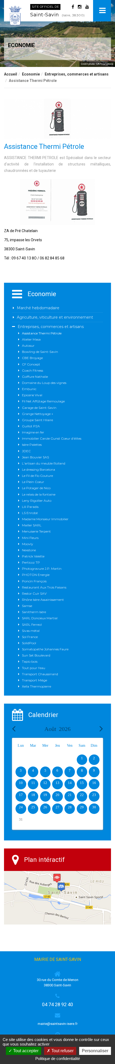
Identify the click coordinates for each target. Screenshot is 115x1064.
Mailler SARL (31, 525)
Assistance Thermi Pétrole (42, 333)
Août (57, 729)
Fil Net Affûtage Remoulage (43, 401)
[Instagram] (80, 6)
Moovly (27, 544)
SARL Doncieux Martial (39, 618)
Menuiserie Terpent (36, 531)
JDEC (26, 451)
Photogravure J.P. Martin (42, 569)
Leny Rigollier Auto (36, 501)
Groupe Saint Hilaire (37, 420)
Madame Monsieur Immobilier (45, 519)
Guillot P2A (31, 426)
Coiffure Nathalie (35, 377)
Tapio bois (29, 661)
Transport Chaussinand (40, 674)
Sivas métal (31, 631)
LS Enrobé (30, 513)
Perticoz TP (31, 562)
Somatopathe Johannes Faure (45, 649)
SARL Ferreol (32, 624)
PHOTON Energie (35, 575)
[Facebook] (73, 6)
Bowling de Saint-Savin (40, 352)
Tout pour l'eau (33, 668)
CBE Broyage (32, 358)
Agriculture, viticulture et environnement (55, 317)
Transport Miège (34, 680)
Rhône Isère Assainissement (43, 600)
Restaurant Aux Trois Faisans (44, 587)
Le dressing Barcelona (38, 469)
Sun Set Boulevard (36, 655)
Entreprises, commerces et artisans (77, 74)
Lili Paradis (30, 507)
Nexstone (29, 550)
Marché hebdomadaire (38, 307)
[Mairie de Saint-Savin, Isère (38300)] (15, 16)
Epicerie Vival (32, 395)
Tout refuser (62, 1050)
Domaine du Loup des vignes (44, 383)
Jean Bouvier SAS (35, 457)
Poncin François (34, 581)
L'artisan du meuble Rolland (43, 463)
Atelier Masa (31, 339)
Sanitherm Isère (34, 612)
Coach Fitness (32, 370)
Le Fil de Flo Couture (37, 476)
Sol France (30, 637)
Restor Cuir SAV (34, 593)
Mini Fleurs (30, 538)
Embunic (29, 389)
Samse (27, 606)
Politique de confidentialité (57, 1058)
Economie (31, 74)
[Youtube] (87, 6)
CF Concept (31, 364)
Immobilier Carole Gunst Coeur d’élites (51, 438)
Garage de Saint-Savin (39, 408)
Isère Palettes (32, 445)
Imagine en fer (33, 432)
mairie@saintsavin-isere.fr (58, 1024)
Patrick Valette (33, 556)
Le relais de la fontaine (38, 494)
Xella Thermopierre (36, 686)
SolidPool (29, 643)
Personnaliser (95, 1050)
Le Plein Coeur (33, 482)
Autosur (28, 346)
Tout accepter (25, 1050)
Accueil (10, 74)
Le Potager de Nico (36, 488)
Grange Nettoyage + (37, 414)
